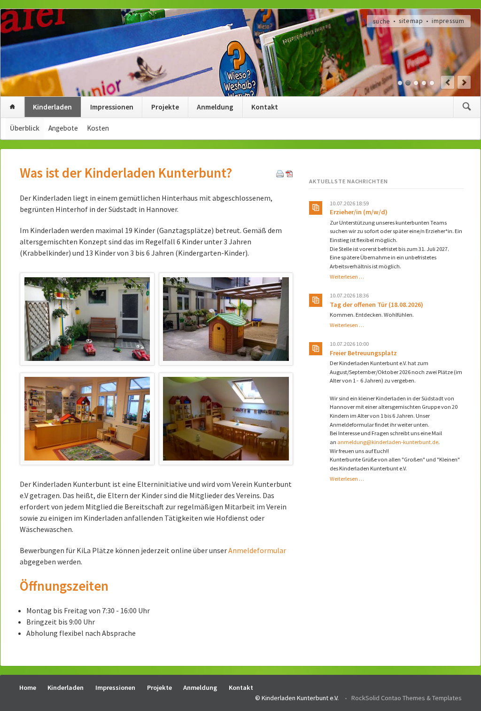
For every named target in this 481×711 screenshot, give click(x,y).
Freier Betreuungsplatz (363, 353)
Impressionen (111, 106)
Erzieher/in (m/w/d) (359, 212)
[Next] (464, 82)
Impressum (448, 21)
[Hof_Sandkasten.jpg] (225, 319)
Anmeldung (215, 106)
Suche (381, 21)
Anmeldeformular (257, 550)
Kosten (98, 128)
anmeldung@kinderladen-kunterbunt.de (387, 441)
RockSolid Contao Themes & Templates (406, 698)
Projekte (165, 106)
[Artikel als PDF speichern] (289, 175)
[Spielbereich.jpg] (87, 419)
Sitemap (411, 21)
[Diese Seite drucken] (280, 175)
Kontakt (264, 106)
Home (12, 107)
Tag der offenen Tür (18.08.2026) (376, 304)
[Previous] (448, 82)
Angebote (63, 128)
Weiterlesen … (347, 276)
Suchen (466, 107)
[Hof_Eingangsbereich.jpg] (87, 319)
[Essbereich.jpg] (225, 419)
